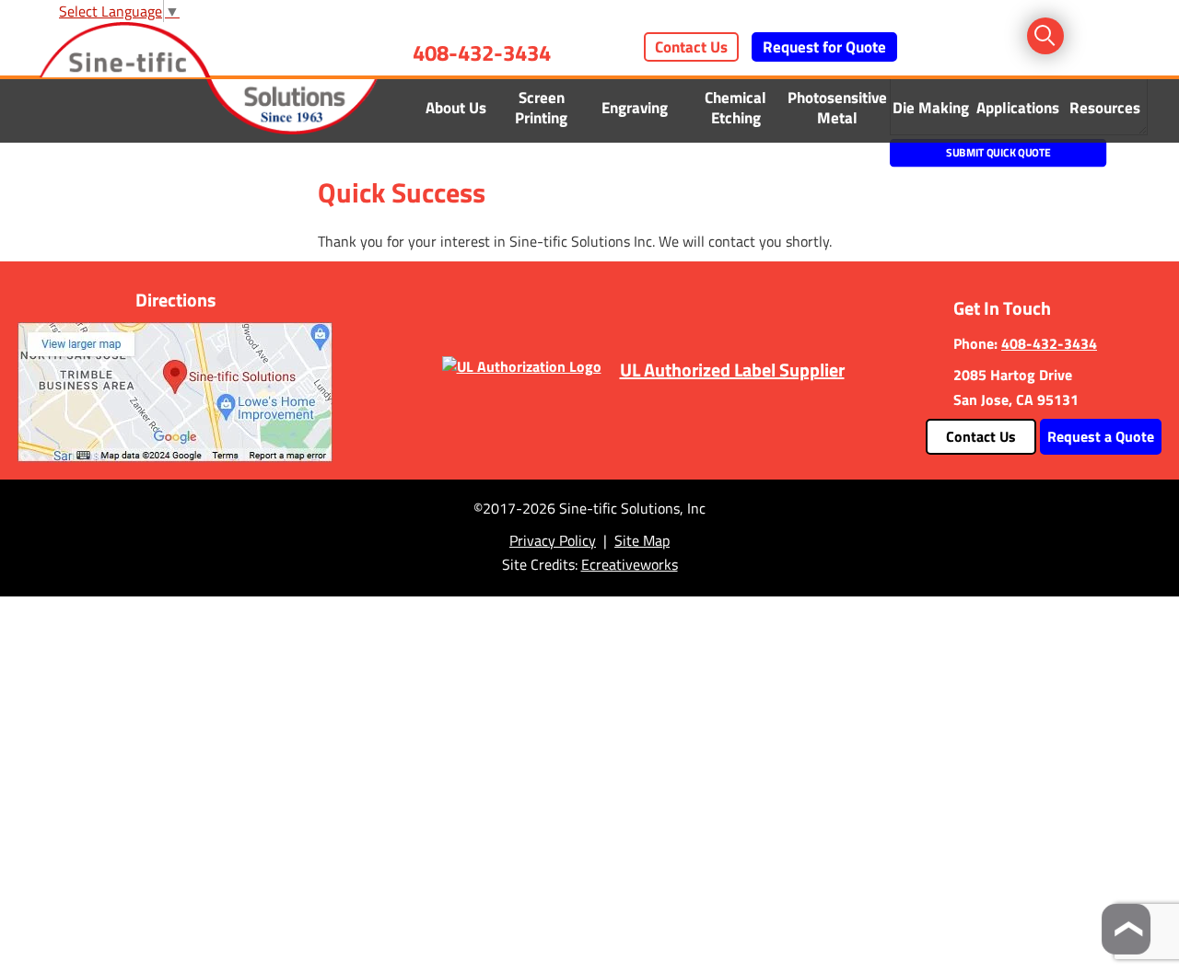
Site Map (642, 540)
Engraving (634, 108)
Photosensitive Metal (837, 108)
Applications (1017, 108)
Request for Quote (824, 47)
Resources (1104, 108)
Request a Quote (1100, 436)
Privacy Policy (552, 540)
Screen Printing (541, 108)
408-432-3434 (482, 52)
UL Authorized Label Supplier (732, 369)
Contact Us (691, 47)
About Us (456, 108)
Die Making (931, 108)
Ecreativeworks (629, 564)
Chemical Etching (735, 108)
